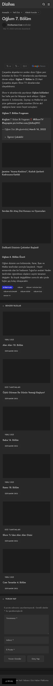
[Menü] (49, 4)
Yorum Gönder (14, 658)
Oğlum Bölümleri (10, 292)
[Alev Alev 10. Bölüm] (26, 323)
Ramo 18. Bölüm (11, 487)
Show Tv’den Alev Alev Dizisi (17, 535)
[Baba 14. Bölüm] (26, 418)
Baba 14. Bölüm (10, 440)
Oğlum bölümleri (40, 92)
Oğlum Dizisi (25, 292)
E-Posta (10, 649)
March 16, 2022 (37, 129)
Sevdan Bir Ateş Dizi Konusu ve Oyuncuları (23, 211)
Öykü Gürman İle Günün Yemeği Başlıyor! (24, 392)
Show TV (7, 296)
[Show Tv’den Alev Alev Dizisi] (26, 513)
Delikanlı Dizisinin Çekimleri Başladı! (20, 247)
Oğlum (20, 287)
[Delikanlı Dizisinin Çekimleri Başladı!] (26, 231)
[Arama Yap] (44, 4)
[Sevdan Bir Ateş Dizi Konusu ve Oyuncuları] (26, 194)
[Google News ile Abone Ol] (38, 66)
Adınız (10, 640)
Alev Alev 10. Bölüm (13, 345)
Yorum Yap (10, 598)
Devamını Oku (11, 351)
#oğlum (6, 119)
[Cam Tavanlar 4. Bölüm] (26, 561)
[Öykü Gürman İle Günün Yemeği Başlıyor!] (26, 371)
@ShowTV (38, 119)
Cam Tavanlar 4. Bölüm (14, 582)
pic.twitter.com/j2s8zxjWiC (26, 123)
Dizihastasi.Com (14, 25)
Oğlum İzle (38, 292)
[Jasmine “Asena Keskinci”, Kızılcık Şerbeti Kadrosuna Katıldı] (26, 155)
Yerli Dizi (9, 339)
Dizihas (8, 4)
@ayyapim (7, 123)
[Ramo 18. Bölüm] (26, 466)
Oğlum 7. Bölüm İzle (33, 287)
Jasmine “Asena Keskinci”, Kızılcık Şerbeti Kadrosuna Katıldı (23, 173)
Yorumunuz (11, 618)
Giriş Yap (36, 658)
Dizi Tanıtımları (12, 387)
